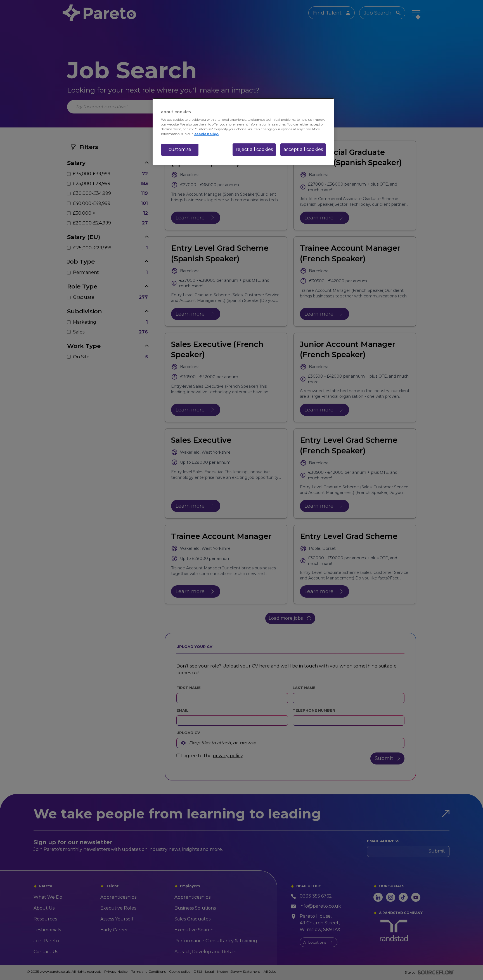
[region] (243, 131)
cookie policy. (206, 134)
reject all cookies (254, 149)
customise (180, 149)
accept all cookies (303, 149)
